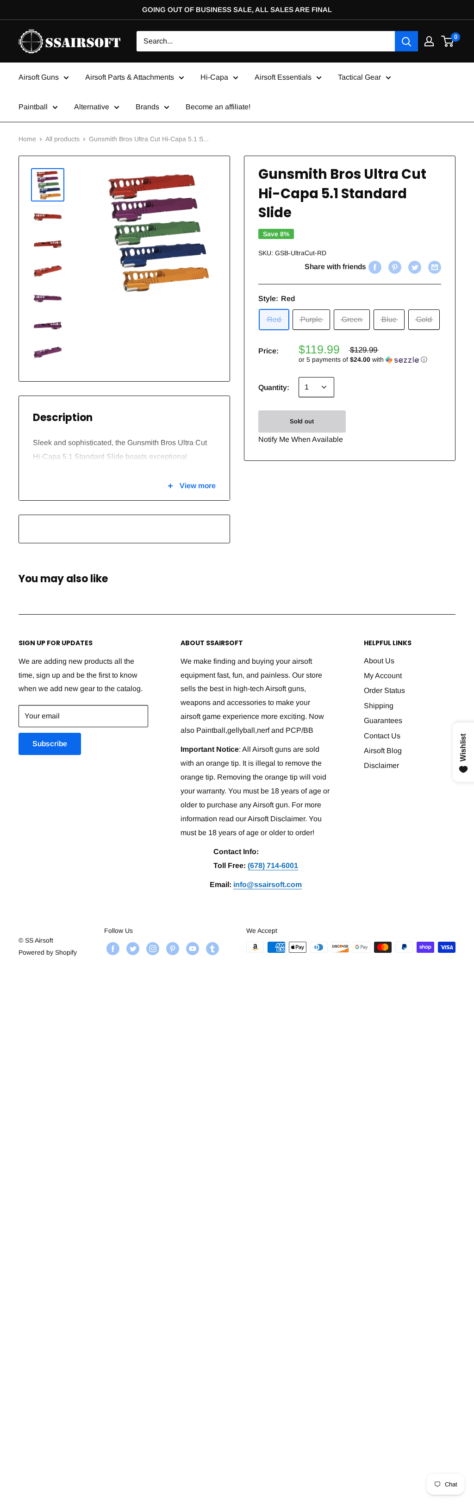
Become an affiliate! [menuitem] (218, 107)
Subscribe (49, 744)
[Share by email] (433, 267)
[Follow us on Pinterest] (171, 948)
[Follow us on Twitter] (131, 948)
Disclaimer (381, 765)
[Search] (406, 41)
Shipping (378, 706)
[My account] (429, 41)
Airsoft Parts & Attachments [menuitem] (129, 77)
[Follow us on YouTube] (191, 948)
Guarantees (383, 720)
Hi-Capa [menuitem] (214, 77)
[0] (448, 41)
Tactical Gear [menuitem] (359, 77)
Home (27, 139)
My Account (383, 676)
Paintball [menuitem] (33, 107)
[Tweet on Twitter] (413, 267)
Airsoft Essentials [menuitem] (283, 77)
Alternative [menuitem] (91, 107)
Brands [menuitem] (147, 107)
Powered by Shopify (48, 952)
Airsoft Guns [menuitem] (39, 77)
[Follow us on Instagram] (151, 948)
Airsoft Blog (383, 751)
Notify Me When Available (300, 439)
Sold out (302, 421)
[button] (370, 359)
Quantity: (273, 387)
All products (62, 139)
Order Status (384, 690)
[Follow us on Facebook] (111, 948)
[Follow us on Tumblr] (211, 948)
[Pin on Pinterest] (393, 267)
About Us (379, 661)
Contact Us (382, 736)
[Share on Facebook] (373, 267)
